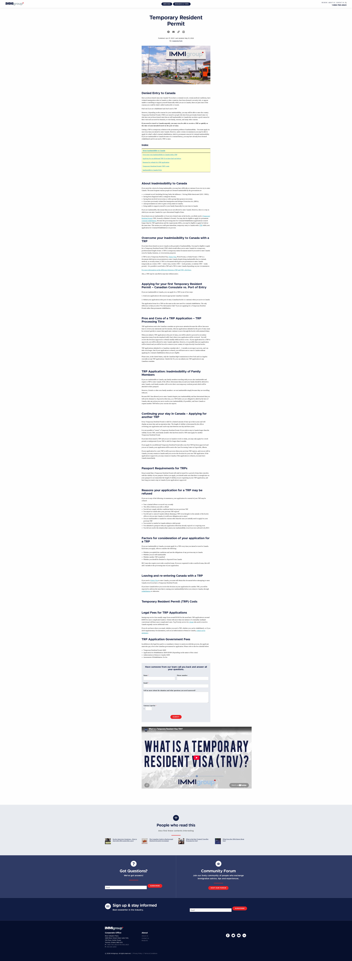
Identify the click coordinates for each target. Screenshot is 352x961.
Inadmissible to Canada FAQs (152, 170)
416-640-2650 (112, 947)
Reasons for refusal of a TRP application (156, 162)
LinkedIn (244, 935)
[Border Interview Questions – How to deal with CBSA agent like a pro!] (108, 841)
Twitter (233, 935)
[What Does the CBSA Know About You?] (218, 841)
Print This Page (183, 32)
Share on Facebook (168, 32)
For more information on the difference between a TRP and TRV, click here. (166, 270)
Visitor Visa (172, 257)
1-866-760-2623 (339, 5)
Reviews (324, 2)
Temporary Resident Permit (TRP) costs (156, 166)
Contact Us (340, 2)
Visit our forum (218, 888)
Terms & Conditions (150, 953)
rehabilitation (146, 591)
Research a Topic (182, 4)
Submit (176, 717)
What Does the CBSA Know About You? (233, 840)
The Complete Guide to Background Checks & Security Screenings (161, 840)
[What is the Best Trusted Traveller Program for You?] (181, 841)
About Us (331, 2)
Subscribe (155, 886)
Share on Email (173, 32)
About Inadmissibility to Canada (154, 150)
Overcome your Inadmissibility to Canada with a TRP (160, 155)
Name (146, 675)
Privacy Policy (137, 953)
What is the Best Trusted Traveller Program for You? (197, 840)
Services (166, 4)
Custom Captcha (149, 705)
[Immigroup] (15, 4)
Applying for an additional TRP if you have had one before (162, 158)
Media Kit (145, 940)
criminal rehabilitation (149, 221)
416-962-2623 (124, 944)
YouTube (239, 935)
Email (146, 683)
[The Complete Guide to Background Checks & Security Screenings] (144, 841)
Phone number (182, 675)
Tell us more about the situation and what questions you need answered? (169, 690)
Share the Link (178, 32)
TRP (201, 225)
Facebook (228, 935)
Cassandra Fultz (177, 41)
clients (191, 622)
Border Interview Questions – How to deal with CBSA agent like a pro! (125, 840)
